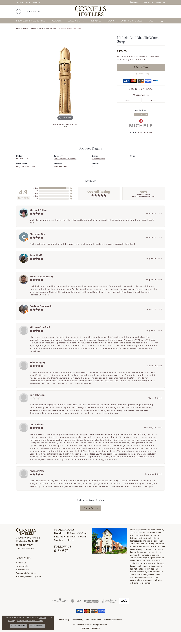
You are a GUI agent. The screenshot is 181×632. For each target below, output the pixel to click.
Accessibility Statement (113, 619)
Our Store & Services (131, 21)
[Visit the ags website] (60, 601)
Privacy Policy (22, 569)
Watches (33, 28)
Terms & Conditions (93, 619)
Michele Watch (98, 158)
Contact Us (21, 562)
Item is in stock (141, 114)
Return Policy (64, 619)
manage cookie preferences (30, 621)
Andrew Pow (37, 470)
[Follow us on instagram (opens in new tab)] (66, 550)
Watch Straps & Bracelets (47, 28)
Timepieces (95, 21)
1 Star (36, 199)
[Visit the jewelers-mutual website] (91, 601)
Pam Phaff (36, 255)
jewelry (25, 28)
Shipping (128, 100)
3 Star (36, 193)
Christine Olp (37, 234)
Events (110, 21)
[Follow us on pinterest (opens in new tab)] (59, 550)
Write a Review (90, 508)
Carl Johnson (37, 394)
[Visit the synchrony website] (109, 601)
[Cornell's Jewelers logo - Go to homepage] (90, 11)
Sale (151, 21)
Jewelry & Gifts (76, 21)
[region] (65, 81)
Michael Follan (38, 210)
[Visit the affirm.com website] (124, 601)
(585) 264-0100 (65, 127)
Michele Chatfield (40, 327)
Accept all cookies (37, 626)
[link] (28, 2)
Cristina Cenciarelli (41, 306)
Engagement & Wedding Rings (30, 21)
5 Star (36, 188)
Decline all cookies (19, 626)
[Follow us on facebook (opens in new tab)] (63, 550)
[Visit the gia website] (76, 601)
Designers (57, 21)
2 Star (36, 196)
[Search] (163, 20)
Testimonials (22, 566)
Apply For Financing (140, 74)
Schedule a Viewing (141, 88)
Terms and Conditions (26, 573)
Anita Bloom (37, 424)
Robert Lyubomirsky (41, 276)
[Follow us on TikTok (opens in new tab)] (55, 550)
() (71, 188)
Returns (153, 100)
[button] (135, 2)
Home (18, 28)
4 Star (36, 191)
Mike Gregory (37, 362)
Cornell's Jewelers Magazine (28, 576)
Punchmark (95, 628)
